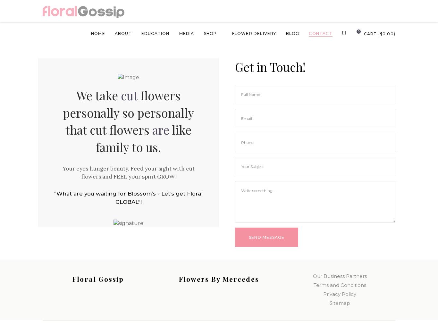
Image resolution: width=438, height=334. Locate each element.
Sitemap (340, 303)
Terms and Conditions (340, 285)
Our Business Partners (340, 276)
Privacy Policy (339, 294)
